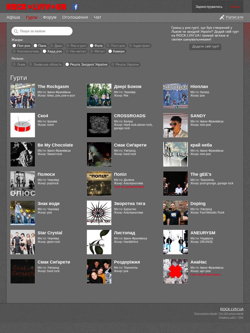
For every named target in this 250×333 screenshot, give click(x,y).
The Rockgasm (53, 86)
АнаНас (198, 262)
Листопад (124, 232)
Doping (198, 203)
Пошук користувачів (205, 313)
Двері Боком (127, 86)
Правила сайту (227, 317)
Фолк (98, 46)
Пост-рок (118, 46)
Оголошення (75, 17)
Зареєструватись (209, 7)
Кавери (119, 51)
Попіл (120, 174)
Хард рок (54, 51)
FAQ (241, 317)
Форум (49, 17)
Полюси (46, 174)
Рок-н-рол (78, 46)
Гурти (31, 17)
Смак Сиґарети (130, 145)
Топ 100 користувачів (231, 313)
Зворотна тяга (129, 203)
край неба (201, 145)
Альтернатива (28, 51)
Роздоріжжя (127, 262)
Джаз (58, 46)
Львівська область (47, 64)
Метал (99, 51)
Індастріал (141, 46)
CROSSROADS (130, 115)
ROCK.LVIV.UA (231, 309)
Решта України (127, 64)
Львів (21, 64)
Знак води (49, 203)
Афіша (13, 17)
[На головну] (38, 6)
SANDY (198, 115)
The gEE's (200, 174)
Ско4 (43, 115)
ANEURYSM (202, 232)
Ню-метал (78, 51)
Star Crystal (50, 232)
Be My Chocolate (55, 145)
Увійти (235, 7)
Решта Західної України (88, 64)
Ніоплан (199, 86)
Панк (42, 46)
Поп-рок (23, 46)
